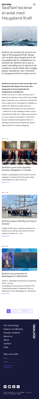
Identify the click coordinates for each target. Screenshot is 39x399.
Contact (7, 343)
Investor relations (12, 332)
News (6, 340)
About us (8, 336)
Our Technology (11, 325)
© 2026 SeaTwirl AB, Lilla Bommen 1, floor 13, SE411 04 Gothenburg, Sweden (18, 393)
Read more (6, 182)
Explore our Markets (13, 329)
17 (25, 311)
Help (6, 347)
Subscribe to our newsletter (9, 367)
